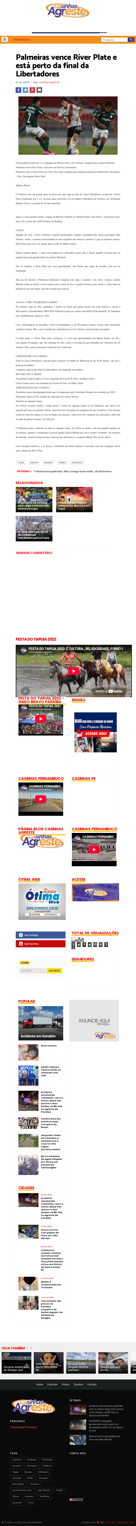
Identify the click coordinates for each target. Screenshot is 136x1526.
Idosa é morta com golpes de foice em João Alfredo (104, 1438)
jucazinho (17, 1503)
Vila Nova (44, 1497)
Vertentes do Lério (22, 1490)
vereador (43, 1478)
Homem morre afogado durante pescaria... (78, 1367)
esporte (34, 462)
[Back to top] (128, 1518)
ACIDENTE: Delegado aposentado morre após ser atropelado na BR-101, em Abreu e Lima (106, 1426)
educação (32, 1466)
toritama (34, 1484)
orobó (59, 1490)
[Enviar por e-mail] (39, 90)
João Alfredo (44, 1490)
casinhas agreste (49, 82)
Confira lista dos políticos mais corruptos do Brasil (51, 1123)
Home (39, 1384)
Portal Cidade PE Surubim (23, 1427)
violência (47, 1466)
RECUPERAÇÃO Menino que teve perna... (110, 1367)
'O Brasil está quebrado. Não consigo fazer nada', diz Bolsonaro (73, 471)
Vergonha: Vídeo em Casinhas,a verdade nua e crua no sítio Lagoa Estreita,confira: (51, 1142)
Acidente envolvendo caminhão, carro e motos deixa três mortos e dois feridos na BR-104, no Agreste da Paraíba (52, 1102)
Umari (31, 1503)
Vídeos (66, 1384)
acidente (31, 1460)
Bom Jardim (18, 1484)
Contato (92, 1384)
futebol (62, 462)
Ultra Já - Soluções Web (120, 1522)
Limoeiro (29, 1497)
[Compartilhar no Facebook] (18, 90)
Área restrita (49, 1045)
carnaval (16, 1478)
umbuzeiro (43, 1472)
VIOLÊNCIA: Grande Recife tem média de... (47, 1367)
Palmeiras (77, 462)
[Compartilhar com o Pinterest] (32, 90)
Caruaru (28, 1472)
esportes (48, 462)
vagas (15, 1472)
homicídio (47, 1460)
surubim (16, 1466)
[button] (5, 39)
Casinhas (52, 1384)
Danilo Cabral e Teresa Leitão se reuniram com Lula (51, 1071)
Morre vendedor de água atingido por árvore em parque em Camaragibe (51, 1162)
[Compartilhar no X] (25, 90)
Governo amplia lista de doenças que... (16, 1368)
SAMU (30, 1478)
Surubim (78, 1384)
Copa (21, 462)
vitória (15, 1497)
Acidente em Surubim (38, 1036)
